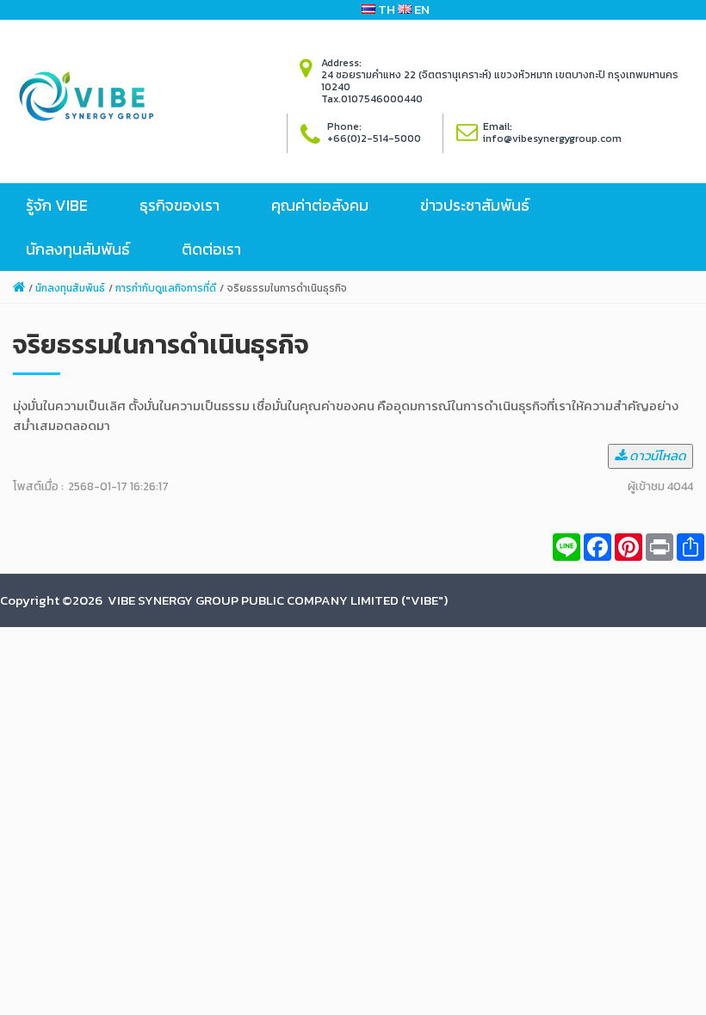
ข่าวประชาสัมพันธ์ (475, 205)
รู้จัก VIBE (57, 205)
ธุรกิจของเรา (179, 205)
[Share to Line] (566, 547)
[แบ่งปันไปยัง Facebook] (597, 547)
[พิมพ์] (659, 547)
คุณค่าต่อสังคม (319, 205)
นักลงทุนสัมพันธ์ (78, 249)
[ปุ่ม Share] (628, 547)
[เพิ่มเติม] (690, 547)
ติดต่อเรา (211, 249)
